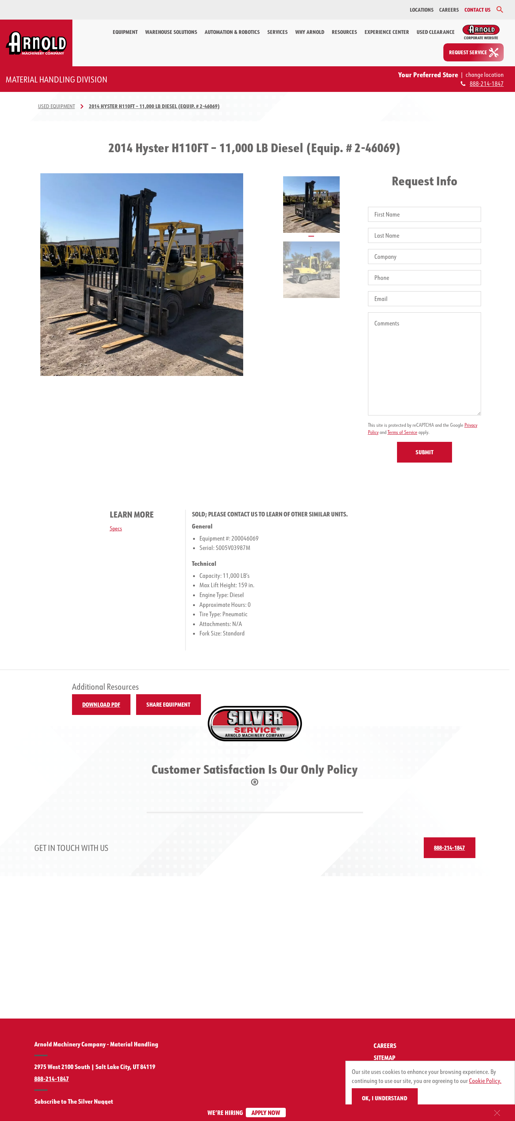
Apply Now (265, 1112)
